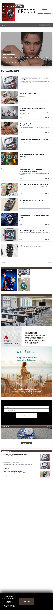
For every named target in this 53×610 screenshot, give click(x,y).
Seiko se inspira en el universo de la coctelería (31, 155)
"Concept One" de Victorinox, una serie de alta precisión (33, 124)
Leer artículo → (6, 468)
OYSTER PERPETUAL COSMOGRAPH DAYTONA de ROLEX (34, 79)
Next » (49, 262)
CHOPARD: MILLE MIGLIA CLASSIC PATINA (33, 185)
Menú (3, 25)
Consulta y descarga (18, 6)
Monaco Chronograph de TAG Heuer (31, 231)
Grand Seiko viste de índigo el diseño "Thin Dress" (34, 216)
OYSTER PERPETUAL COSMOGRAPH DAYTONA (34, 139)
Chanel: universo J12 (9, 55)
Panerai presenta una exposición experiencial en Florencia (30, 170)
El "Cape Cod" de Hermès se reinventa (32, 200)
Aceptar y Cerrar (26, 601)
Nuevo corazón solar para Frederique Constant (32, 109)
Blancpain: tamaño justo (27, 93)
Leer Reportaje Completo (13, 62)
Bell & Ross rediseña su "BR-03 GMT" (31, 246)
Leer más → (47, 86)
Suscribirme (26, 421)
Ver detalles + (26, 443)
